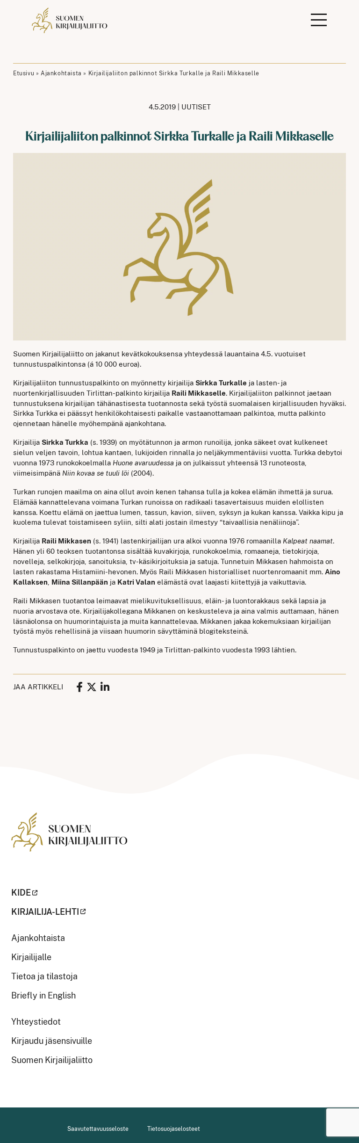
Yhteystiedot (36, 1022)
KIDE (21, 892)
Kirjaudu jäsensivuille (51, 1041)
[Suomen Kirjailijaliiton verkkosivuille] (69, 838)
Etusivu (23, 73)
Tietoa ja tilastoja (44, 976)
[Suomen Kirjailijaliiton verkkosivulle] (70, 20)
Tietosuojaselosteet (173, 1129)
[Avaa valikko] (318, 20)
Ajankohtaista (61, 73)
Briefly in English (43, 995)
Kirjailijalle (31, 957)
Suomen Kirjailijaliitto (52, 1060)
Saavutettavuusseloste (98, 1129)
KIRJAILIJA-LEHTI (45, 912)
